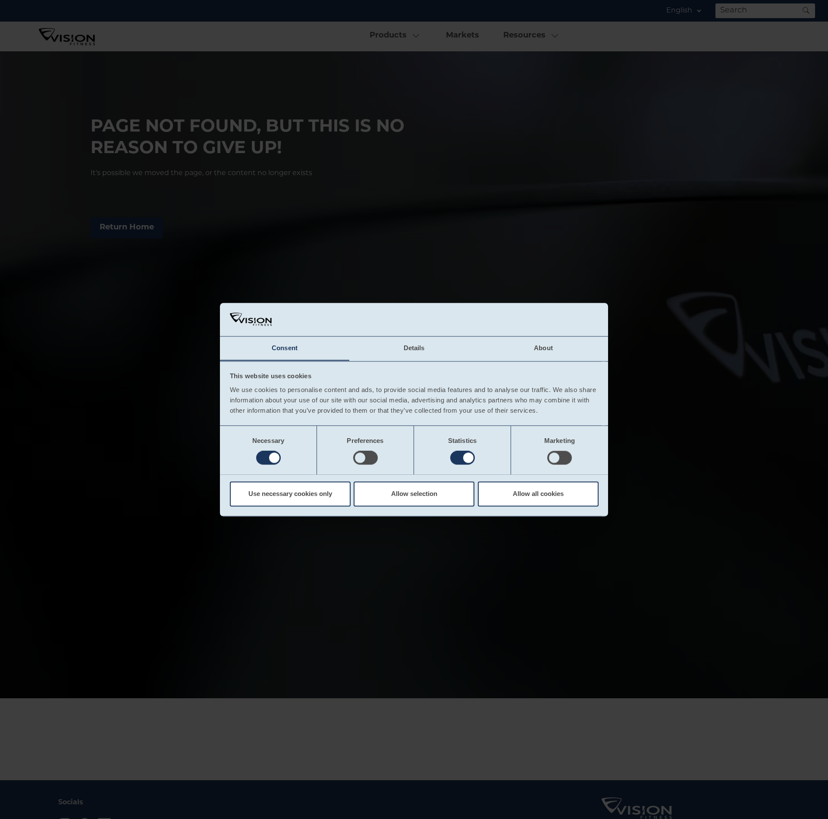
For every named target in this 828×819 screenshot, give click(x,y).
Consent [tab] (285, 347)
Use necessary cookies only (290, 493)
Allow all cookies (538, 493)
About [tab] (543, 347)
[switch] (365, 457)
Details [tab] (414, 347)
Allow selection (414, 493)
